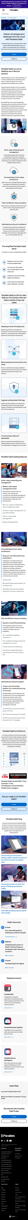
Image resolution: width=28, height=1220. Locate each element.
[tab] (14, 487)
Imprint (17, 1203)
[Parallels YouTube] (10, 1140)
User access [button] (7, 580)
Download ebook (10, 936)
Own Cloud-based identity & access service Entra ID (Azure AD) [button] (13, 652)
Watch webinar (9, 955)
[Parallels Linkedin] (7, 1140)
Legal (16, 1194)
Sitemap (3, 1199)
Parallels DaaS (4, 1177)
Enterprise (17, 1153)
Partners (3, 1192)
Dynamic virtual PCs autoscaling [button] (14, 623)
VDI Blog (3, 1190)
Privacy (17, 1187)
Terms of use (18, 1192)
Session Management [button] (10, 522)
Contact (3, 1196)
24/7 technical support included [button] (14, 714)
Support (3, 1194)
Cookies (17, 1190)
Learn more (17, 5)
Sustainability (4, 1206)
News (2, 1203)
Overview (5, 14)
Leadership (4, 1208)
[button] (14, 1216)
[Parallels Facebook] (2, 1140)
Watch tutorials (9, 967)
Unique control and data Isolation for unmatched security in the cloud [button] (14, 688)
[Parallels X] (4, 1140)
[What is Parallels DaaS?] (14, 125)
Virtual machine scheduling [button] (12, 647)
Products (3, 17)
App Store (3, 1201)
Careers (3, 1210)
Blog (2, 1187)
